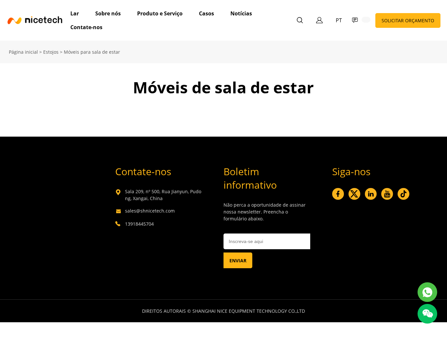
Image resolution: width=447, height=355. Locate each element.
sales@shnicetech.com (150, 211)
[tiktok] (403, 194)
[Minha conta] (319, 20)
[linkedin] (371, 194)
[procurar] (299, 21)
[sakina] (427, 292)
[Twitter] (354, 194)
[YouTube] (387, 194)
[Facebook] (338, 194)
